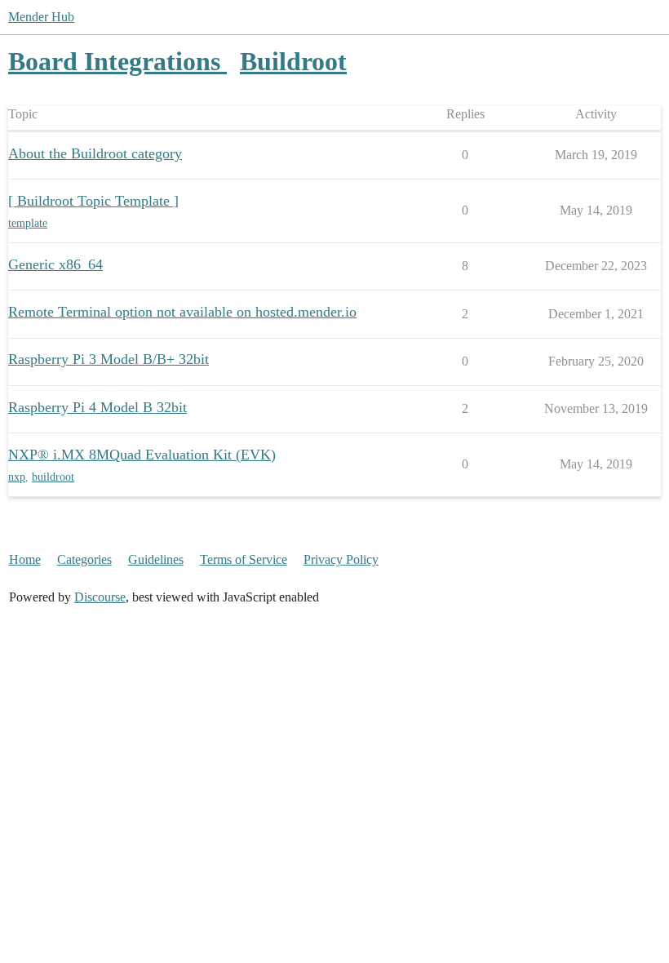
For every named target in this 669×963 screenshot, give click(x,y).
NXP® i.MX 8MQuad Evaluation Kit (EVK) (142, 454)
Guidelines (156, 559)
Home (25, 559)
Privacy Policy (341, 559)
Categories (84, 559)
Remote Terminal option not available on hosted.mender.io (182, 312)
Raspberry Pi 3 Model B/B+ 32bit (108, 359)
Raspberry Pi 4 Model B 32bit (97, 407)
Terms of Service (243, 559)
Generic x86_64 (55, 264)
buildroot (53, 477)
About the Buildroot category (95, 153)
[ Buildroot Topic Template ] (93, 201)
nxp (16, 477)
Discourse (100, 597)
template (27, 223)
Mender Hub (41, 17)
